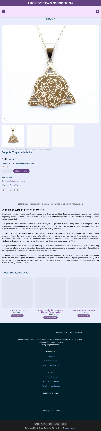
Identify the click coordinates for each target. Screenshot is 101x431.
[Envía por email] (14, 190)
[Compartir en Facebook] (7, 190)
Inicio (3, 149)
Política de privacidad (51, 381)
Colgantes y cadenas (30, 149)
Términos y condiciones (51, 386)
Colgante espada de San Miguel (84, 310)
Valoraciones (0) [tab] (58, 204)
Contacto (51, 356)
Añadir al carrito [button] (17, 315)
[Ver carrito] (97, 11)
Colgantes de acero (45, 149)
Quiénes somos (51, 361)
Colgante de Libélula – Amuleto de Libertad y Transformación (50, 311)
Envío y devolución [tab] (74, 204)
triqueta (18, 185)
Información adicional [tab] (39, 204)
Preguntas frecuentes (51, 365)
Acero (12, 185)
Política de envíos (51, 377)
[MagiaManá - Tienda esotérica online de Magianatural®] (50, 11)
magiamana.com (70, 428)
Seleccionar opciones (50, 317)
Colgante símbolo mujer (17, 310)
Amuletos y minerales (15, 149)
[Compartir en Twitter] (10, 190)
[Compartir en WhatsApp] (3, 190)
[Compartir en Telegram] (17, 190)
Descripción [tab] (23, 204)
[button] (3, 11)
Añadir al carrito (21, 171)
